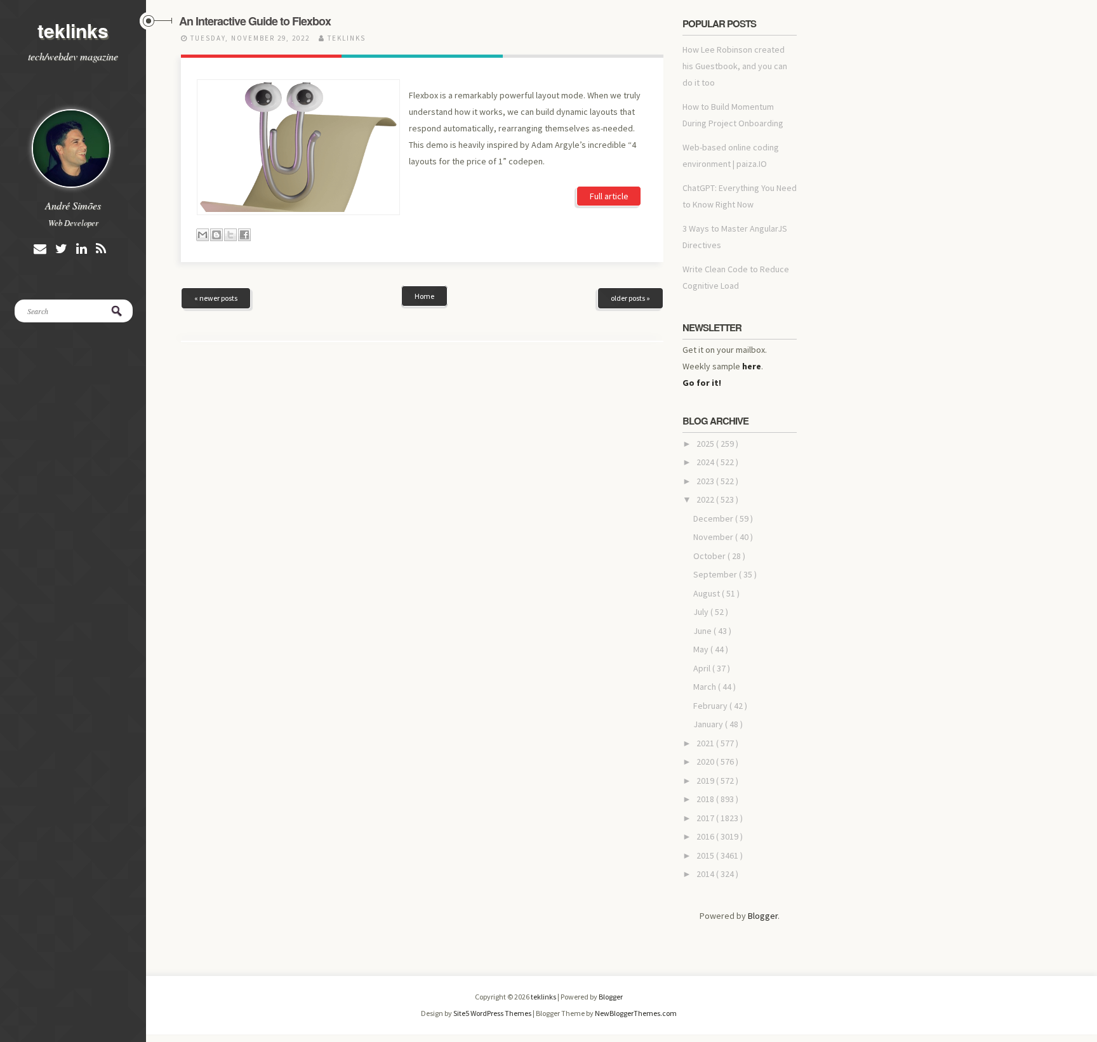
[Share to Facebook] (244, 234)
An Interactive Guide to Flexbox (255, 21)
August (707, 593)
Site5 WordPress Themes (493, 1013)
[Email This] (202, 234)
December (714, 518)
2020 (706, 761)
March (705, 686)
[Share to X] (230, 234)
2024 (706, 462)
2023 (706, 481)
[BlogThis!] (216, 234)
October (710, 556)
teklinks (73, 30)
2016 (706, 836)
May (701, 649)
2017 (706, 818)
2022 (706, 499)
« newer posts (215, 298)
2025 (706, 443)
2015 (706, 855)
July (701, 611)
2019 (706, 780)
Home (424, 296)
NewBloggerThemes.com (636, 1013)
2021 (706, 743)
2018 (706, 799)
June (703, 630)
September (716, 574)
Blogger (763, 915)
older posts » (630, 298)
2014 (706, 874)
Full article (609, 196)
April (702, 668)
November (714, 537)
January (709, 724)
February (711, 705)
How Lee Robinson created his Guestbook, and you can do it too (734, 66)
